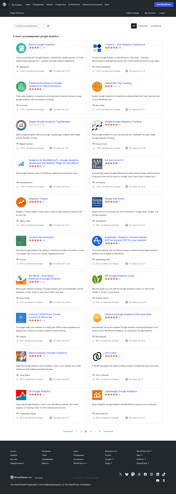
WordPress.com (144, 451)
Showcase (46, 451)
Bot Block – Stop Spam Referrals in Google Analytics (45, 277)
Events (108, 455)
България (39, 478)
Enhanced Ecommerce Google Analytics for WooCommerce (45, 84)
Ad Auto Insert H (114, 160)
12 (100, 431)
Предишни (68, 431)
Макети (45, 463)
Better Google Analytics (42, 44)
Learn (75, 451)
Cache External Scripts (41, 237)
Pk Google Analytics (40, 391)
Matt (140, 455)
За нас (13, 451)
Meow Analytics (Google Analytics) (48, 352)
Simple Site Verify (114, 198)
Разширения (47, 459)
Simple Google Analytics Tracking (123, 121)
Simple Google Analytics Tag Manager (49, 121)
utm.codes (111, 352)
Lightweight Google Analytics (121, 391)
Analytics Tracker (38, 198)
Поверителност (17, 463)
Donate (109, 459)
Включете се (111, 451)
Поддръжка (78, 455)
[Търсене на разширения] (48, 25)
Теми (44, 455)
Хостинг (14, 459)
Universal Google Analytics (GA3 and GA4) (128, 314)
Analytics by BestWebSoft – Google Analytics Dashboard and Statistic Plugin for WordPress (54, 161)
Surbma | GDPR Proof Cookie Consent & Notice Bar (45, 316)
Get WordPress (164, 4)
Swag (108, 463)
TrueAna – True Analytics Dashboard (125, 44)
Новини (13, 455)
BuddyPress (143, 463)
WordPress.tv (80, 463)
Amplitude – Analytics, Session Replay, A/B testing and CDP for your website (126, 239)
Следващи (108, 431)
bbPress (141, 459)
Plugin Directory (17, 13)
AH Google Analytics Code (119, 275)
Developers (78, 459)
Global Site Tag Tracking (118, 83)
